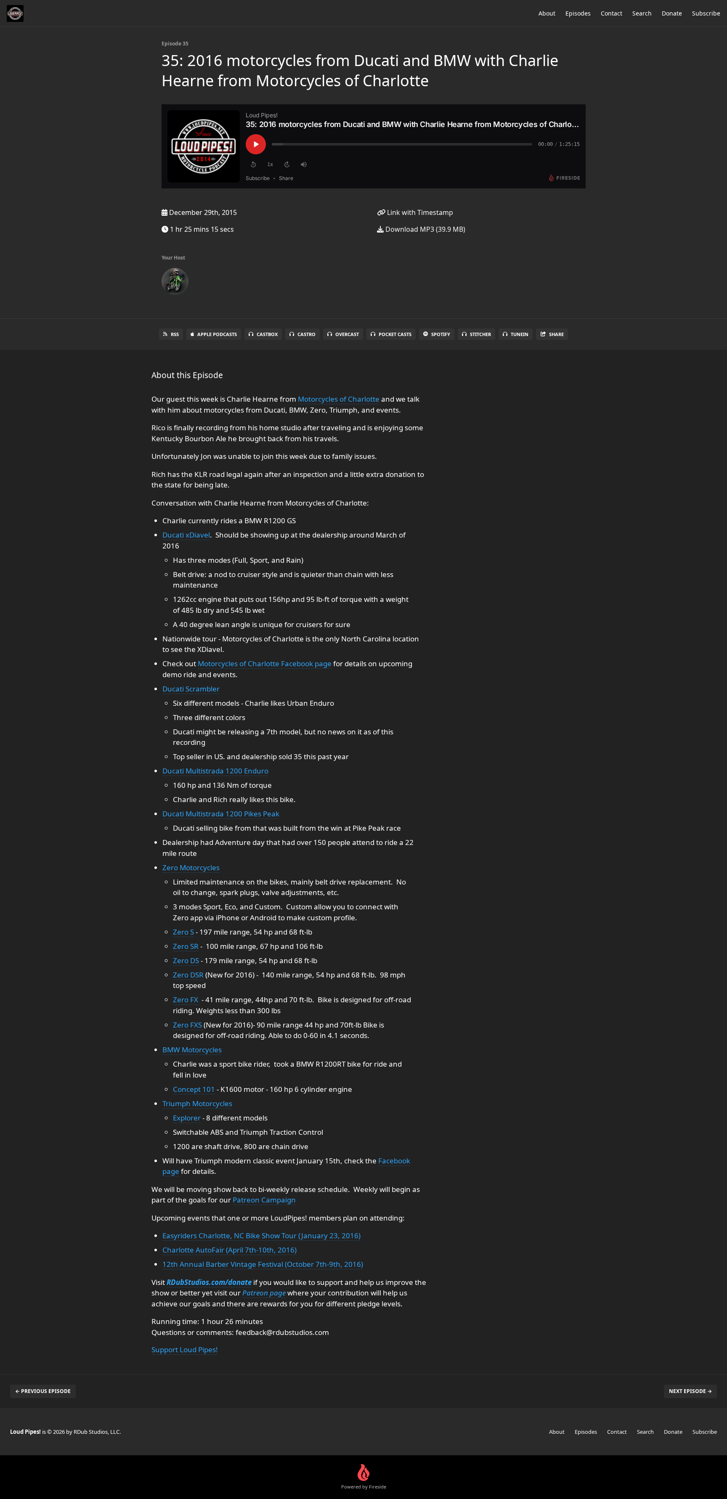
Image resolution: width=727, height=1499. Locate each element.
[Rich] (175, 283)
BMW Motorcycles (192, 1049)
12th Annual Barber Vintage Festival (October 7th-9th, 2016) (262, 1264)
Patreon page (264, 1293)
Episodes (578, 13)
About (547, 13)
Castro (306, 334)
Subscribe (706, 13)
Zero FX (185, 999)
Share (556, 334)
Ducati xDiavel (186, 535)
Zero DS (186, 960)
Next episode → (690, 1391)
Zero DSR (188, 975)
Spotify (440, 334)
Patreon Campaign (264, 1200)
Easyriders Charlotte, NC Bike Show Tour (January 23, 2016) (261, 1235)
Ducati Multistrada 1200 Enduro (215, 771)
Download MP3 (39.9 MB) (424, 229)
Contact (611, 13)
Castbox (267, 334)
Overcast (347, 334)
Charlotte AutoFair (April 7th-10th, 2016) (229, 1250)
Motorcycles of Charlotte (338, 399)
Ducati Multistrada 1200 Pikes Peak (220, 813)
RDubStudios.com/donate (209, 1282)
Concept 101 (194, 1089)
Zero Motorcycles (191, 867)
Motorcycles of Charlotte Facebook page (265, 663)
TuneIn (519, 334)
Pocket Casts (395, 334)
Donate (672, 13)
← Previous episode (43, 1391)
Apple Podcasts (217, 334)
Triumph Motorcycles (197, 1103)
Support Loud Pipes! (184, 1349)
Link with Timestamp (419, 212)
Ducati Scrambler (191, 689)
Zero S (183, 932)
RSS (175, 334)
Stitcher (480, 334)
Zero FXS (188, 1025)
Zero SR (186, 946)
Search (642, 13)
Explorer (187, 1118)
